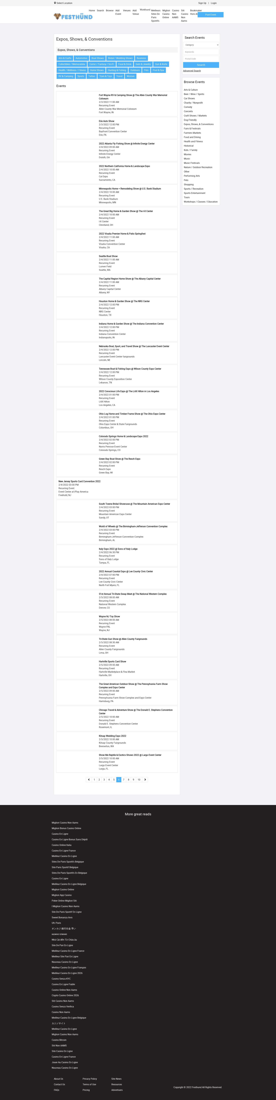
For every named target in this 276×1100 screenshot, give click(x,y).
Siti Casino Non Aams (184, 15)
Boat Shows (98, 58)
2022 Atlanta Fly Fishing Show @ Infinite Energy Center (127, 143)
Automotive (81, 58)
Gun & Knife (161, 64)
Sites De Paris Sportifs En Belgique (69, 872)
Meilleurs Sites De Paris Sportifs (155, 15)
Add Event (118, 12)
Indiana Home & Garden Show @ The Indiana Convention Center (131, 323)
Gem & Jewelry (143, 64)
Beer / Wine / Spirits (194, 94)
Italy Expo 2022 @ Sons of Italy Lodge (118, 548)
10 (139, 779)
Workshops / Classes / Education (201, 201)
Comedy (188, 107)
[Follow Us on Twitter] (220, 1081)
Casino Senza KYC (61, 978)
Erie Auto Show (106, 121)
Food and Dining (192, 137)
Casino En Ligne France (64, 850)
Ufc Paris (56, 922)
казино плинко (59, 934)
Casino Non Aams (61, 1012)
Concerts (188, 111)
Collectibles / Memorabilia (72, 64)
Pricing (86, 1090)
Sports (80, 76)
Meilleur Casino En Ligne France (68, 950)
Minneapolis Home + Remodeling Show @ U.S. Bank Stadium (130, 188)
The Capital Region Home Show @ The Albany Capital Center (130, 278)
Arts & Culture (191, 89)
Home (92, 10)
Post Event (210, 14)
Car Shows (189, 98)
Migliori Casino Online (166, 14)
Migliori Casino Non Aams (65, 822)
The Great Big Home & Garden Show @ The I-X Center (126, 211)
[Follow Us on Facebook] (219, 1081)
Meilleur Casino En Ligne (64, 856)
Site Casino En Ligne (62, 1051)
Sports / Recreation (193, 188)
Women (131, 76)
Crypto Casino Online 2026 (65, 995)
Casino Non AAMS (175, 14)
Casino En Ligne (60, 833)
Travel (119, 76)
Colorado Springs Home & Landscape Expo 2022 (123, 436)
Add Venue (136, 12)
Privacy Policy (90, 1078)
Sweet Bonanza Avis (62, 917)
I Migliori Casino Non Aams (65, 906)
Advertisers (117, 1090)
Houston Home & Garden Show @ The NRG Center (124, 301)
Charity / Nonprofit (193, 102)
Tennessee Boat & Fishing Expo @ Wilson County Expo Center (130, 368)
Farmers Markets (192, 132)
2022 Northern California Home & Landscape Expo (124, 166)
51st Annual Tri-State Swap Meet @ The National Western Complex (133, 593)
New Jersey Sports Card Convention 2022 (79, 481)
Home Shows (97, 70)
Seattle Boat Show (108, 256)
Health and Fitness (193, 141)
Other (186, 171)
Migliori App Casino (62, 895)
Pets (146, 70)
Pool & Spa (158, 70)
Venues (127, 10)
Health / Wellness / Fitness (72, 70)
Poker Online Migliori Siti (64, 900)
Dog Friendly (190, 119)
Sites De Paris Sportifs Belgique (68, 861)
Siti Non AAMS (59, 1045)
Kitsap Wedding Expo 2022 (112, 735)
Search (100, 10)
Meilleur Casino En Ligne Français (69, 967)
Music (187, 158)
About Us (58, 1078)
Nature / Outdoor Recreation (198, 167)
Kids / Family (190, 150)
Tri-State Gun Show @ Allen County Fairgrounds (123, 638)
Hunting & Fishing (117, 70)
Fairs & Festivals (192, 128)
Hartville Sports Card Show (112, 661)
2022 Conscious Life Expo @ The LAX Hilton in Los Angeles (129, 391)
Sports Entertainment (194, 193)
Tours (187, 197)
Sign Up (202, 3)
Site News (116, 1078)
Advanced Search (192, 70)
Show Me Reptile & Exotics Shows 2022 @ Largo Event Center (130, 755)
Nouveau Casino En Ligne (65, 961)
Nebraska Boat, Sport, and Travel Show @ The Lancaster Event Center (134, 346)
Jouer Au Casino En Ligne (65, 1062)
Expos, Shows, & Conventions (76, 50)
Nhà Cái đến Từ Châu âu (64, 939)
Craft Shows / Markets (195, 115)
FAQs (56, 1090)
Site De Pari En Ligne (62, 945)
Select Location (64, 3)
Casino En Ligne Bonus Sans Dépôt (70, 839)
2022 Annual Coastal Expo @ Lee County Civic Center (126, 571)
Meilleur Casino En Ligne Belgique (69, 884)
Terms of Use (89, 1084)
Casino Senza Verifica (63, 1006)
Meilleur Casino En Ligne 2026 (67, 973)
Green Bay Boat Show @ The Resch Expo (119, 458)
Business (141, 58)
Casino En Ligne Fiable (63, 984)
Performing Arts (192, 175)
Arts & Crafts (65, 58)
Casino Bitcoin (59, 1039)
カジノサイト (59, 1023)
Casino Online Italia (61, 845)
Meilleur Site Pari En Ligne (65, 956)
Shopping (189, 184)
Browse (109, 10)
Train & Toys (105, 76)
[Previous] (89, 779)
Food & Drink (124, 64)
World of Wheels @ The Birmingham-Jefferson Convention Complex (133, 526)
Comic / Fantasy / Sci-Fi (101, 64)
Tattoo (91, 76)
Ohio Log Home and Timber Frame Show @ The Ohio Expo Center (132, 413)
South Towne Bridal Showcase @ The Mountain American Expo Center (134, 503)
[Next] (145, 779)
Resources (116, 1084)
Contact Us (59, 1084)
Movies (187, 154)
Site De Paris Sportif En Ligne (67, 911)
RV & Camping (66, 76)
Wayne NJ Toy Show (109, 616)
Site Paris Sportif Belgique (65, 867)
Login (214, 3)
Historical (188, 145)
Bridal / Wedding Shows (120, 58)
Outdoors (135, 70)
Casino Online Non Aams (64, 989)
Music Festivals (192, 162)
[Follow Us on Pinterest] (221, 1081)
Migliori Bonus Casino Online (66, 828)
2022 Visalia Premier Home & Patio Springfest (122, 233)
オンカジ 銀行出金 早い (64, 928)
